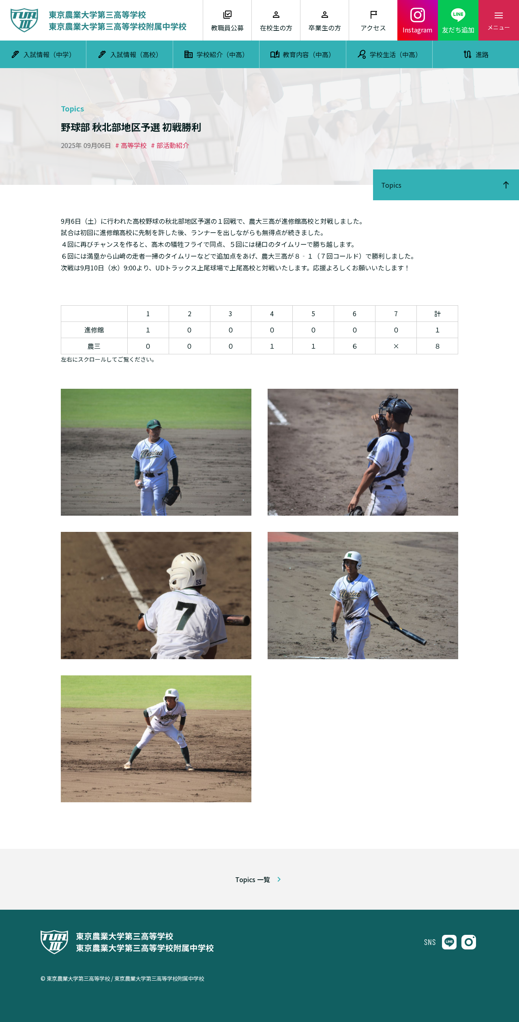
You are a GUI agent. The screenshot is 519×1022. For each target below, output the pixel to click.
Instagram (418, 29)
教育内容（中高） (309, 54)
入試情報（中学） (49, 54)
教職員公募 (227, 27)
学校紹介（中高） (223, 54)
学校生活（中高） (396, 54)
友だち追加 (458, 29)
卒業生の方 (325, 27)
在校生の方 (276, 27)
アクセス (373, 27)
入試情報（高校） (136, 54)
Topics (391, 185)
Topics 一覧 (252, 879)
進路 (482, 54)
